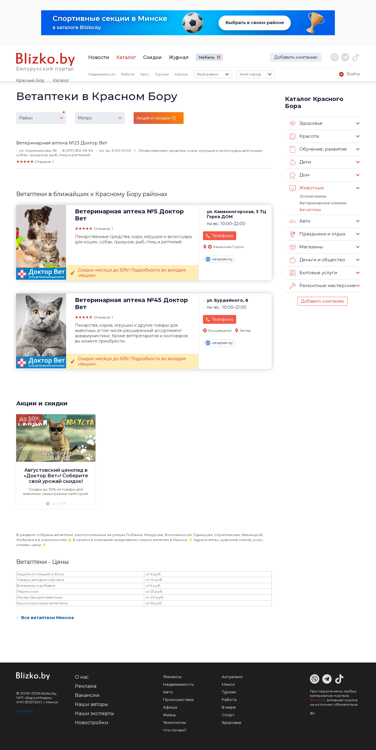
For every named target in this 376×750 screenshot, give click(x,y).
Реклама (85, 686)
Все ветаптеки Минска (47, 617)
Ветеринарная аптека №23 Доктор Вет (61, 143)
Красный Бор (30, 80)
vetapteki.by (222, 259)
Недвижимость (101, 74)
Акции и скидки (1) (156, 118)
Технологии (174, 722)
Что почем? (175, 730)
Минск (228, 684)
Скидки (152, 57)
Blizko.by (318, 700)
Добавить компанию (296, 57)
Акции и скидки (42, 403)
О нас (82, 677)
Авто (144, 74)
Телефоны (222, 235)
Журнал (179, 57)
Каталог (126, 57)
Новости (98, 57)
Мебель (207, 57)
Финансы (172, 676)
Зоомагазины (313, 196)
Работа (127, 74)
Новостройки (91, 722)
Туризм (162, 74)
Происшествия (178, 699)
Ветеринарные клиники (323, 202)
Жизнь (169, 714)
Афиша (181, 74)
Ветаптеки (310, 209)
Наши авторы (91, 704)
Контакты (24, 711)
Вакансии (87, 695)
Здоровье (231, 722)
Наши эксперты (94, 713)
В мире (229, 707)
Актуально (232, 676)
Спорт (228, 714)
